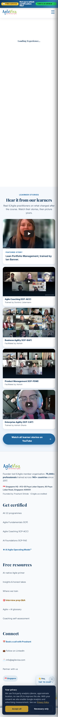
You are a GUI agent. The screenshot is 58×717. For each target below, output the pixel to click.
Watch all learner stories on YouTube (27, 439)
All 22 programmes (12, 513)
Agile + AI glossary (12, 609)
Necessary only (41, 709)
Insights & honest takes (14, 582)
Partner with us (10, 669)
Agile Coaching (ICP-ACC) (15, 531)
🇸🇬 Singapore (10, 678)
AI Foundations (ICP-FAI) (15, 540)
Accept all (16, 709)
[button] (46, 680)
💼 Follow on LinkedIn (13, 651)
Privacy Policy (43, 702)
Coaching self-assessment (16, 618)
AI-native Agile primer (14, 573)
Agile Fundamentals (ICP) (15, 522)
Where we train (10, 591)
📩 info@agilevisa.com (14, 660)
